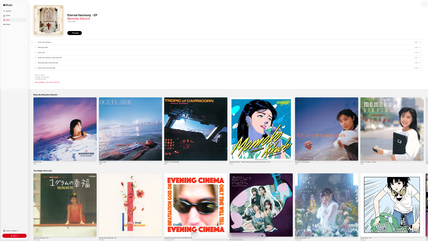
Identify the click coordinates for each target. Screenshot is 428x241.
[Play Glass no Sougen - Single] (363, 158)
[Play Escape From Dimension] (297, 158)
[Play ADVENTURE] (36, 158)
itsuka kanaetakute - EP (303, 174)
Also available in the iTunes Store (46, 82)
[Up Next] (259, 235)
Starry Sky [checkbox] (41, 52)
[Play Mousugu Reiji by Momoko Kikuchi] (35, 47)
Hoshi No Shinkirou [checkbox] (44, 42)
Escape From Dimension (303, 98)
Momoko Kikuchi (78, 18)
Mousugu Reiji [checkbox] (43, 47)
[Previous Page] (31, 129)
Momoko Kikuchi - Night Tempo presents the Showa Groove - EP (252, 98)
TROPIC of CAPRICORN (172, 98)
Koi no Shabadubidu (236, 174)
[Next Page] (425, 129)
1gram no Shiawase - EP (41, 174)
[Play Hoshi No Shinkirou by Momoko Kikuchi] (35, 42)
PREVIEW (415, 42)
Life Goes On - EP (366, 174)
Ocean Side (103, 98)
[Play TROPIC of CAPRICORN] (167, 158)
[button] (14, 11)
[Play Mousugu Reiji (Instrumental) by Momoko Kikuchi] (35, 63)
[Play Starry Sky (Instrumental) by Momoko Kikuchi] (35, 68)
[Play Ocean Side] (101, 158)
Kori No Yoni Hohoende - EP (108, 174)
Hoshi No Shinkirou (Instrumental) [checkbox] (50, 57)
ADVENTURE (37, 98)
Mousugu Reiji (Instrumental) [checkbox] (48, 63)
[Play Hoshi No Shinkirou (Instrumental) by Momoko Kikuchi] (35, 58)
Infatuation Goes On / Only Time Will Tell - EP (179, 174)
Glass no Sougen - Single (369, 98)
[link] (46, 94)
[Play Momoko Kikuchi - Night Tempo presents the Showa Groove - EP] (232, 158)
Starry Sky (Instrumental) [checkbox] (46, 68)
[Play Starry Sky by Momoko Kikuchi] (35, 53)
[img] (7, 5)
